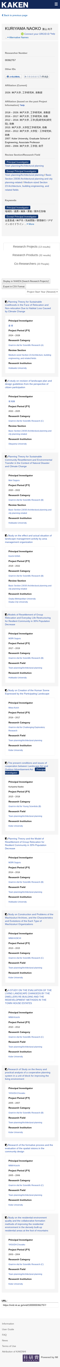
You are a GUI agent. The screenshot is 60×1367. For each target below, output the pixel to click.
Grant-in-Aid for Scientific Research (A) (26, 345)
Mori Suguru (14, 480)
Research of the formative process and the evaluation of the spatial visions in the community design (29, 1148)
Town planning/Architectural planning (24, 165)
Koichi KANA (14, 556)
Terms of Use (9, 1346)
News (5, 1340)
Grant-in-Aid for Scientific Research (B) (26, 500)
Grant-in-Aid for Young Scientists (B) (24, 806)
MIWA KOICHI (14, 938)
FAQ (4, 1334)
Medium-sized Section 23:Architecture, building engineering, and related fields (27, 186)
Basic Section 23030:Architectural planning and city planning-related (28, 179)
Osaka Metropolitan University (22, 599)
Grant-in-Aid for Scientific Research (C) (26, 421)
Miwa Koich (13, 708)
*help (52, 34)
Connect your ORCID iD (37, 33)
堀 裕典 (11, 401)
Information (8, 1323)
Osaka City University (18, 602)
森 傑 (10, 325)
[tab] (31, 247)
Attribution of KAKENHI (14, 1351)
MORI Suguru (14, 638)
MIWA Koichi (14, 1017)
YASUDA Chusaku (16, 1093)
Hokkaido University (17, 368)
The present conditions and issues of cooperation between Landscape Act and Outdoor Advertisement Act (26, 766)
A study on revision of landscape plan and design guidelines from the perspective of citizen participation (28, 384)
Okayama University (17, 444)
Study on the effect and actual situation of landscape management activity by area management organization (28, 538)
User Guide (8, 1329)
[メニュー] (56, 4)
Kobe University (15, 750)
